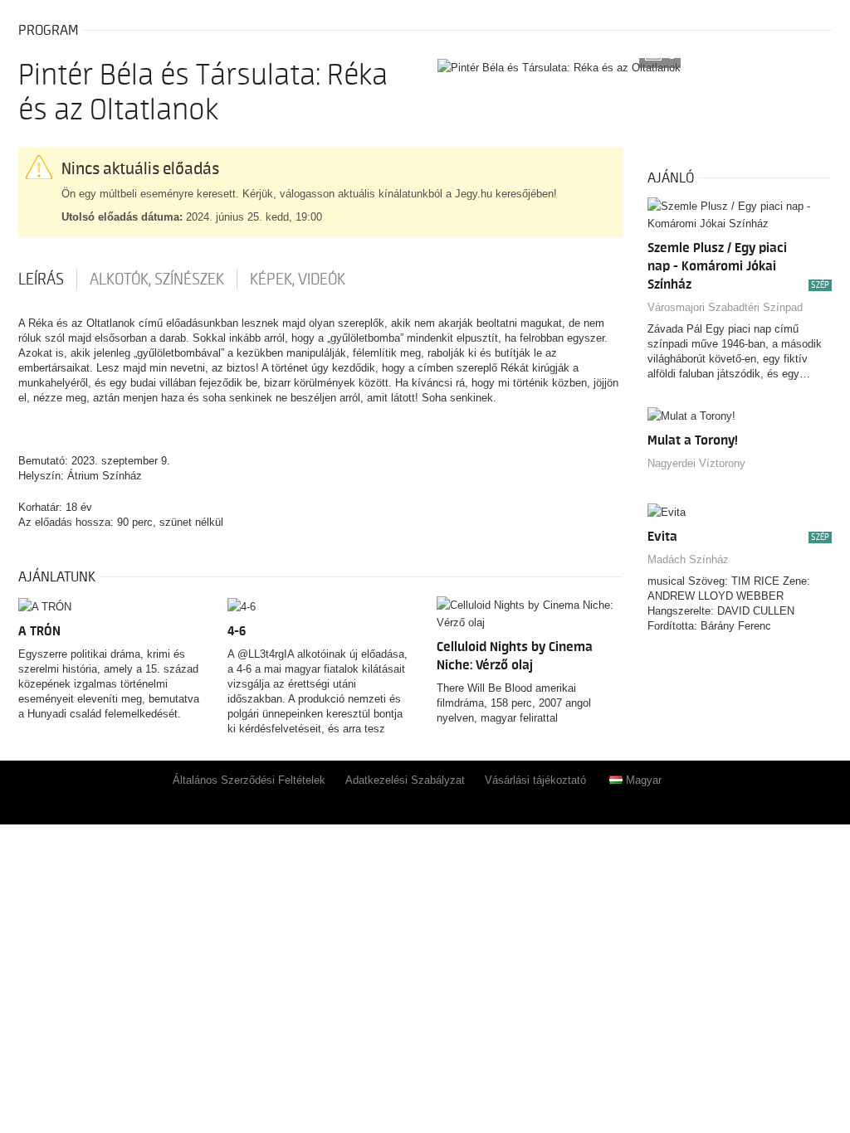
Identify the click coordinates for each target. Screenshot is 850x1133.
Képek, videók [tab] (297, 279)
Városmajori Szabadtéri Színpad (725, 307)
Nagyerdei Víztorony (696, 463)
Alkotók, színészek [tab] (157, 279)
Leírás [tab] (41, 279)
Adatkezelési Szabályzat (405, 780)
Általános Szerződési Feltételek (249, 780)
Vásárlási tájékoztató (535, 780)
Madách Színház (688, 559)
